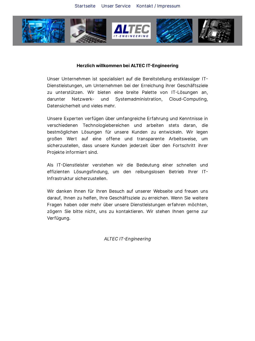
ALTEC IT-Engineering (127, 238)
